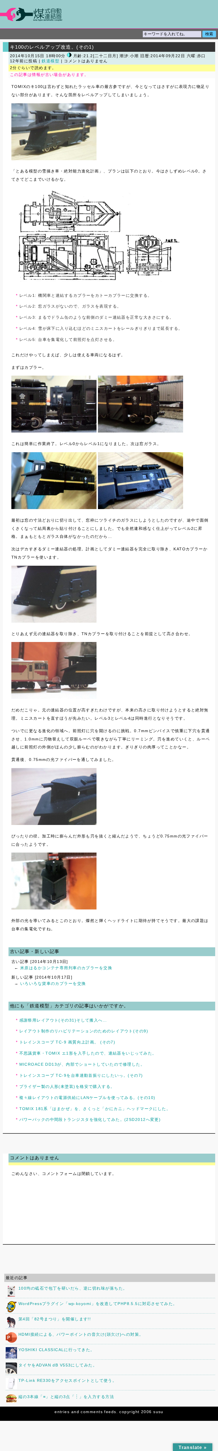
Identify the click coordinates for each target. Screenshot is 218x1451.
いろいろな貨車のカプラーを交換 (53, 983)
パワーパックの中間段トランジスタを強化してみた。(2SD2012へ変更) (90, 1119)
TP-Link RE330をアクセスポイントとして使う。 (67, 1380)
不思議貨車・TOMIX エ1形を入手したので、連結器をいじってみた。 (88, 1053)
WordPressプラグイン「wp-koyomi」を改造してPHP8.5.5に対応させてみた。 (97, 1303)
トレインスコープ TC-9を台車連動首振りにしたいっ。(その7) (81, 1075)
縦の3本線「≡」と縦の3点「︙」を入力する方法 (66, 1396)
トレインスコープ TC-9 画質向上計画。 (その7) (67, 1042)
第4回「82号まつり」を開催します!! (54, 1319)
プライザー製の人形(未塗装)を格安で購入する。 (67, 1086)
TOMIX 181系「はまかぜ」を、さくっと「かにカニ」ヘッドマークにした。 (95, 1108)
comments (92, 1411)
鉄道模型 (50, 61)
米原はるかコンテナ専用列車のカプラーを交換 (66, 968)
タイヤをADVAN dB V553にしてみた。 (57, 1365)
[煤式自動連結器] (109, 14)
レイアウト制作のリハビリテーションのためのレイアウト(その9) (83, 1031)
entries (62, 1411)
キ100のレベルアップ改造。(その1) (52, 47)
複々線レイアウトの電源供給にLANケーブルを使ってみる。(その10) (87, 1097)
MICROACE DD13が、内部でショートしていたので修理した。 (82, 1064)
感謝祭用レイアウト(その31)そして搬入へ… (63, 1020)
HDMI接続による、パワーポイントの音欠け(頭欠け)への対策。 (81, 1334)
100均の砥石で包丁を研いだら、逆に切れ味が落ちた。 (72, 1288)
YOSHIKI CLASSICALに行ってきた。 (56, 1349)
